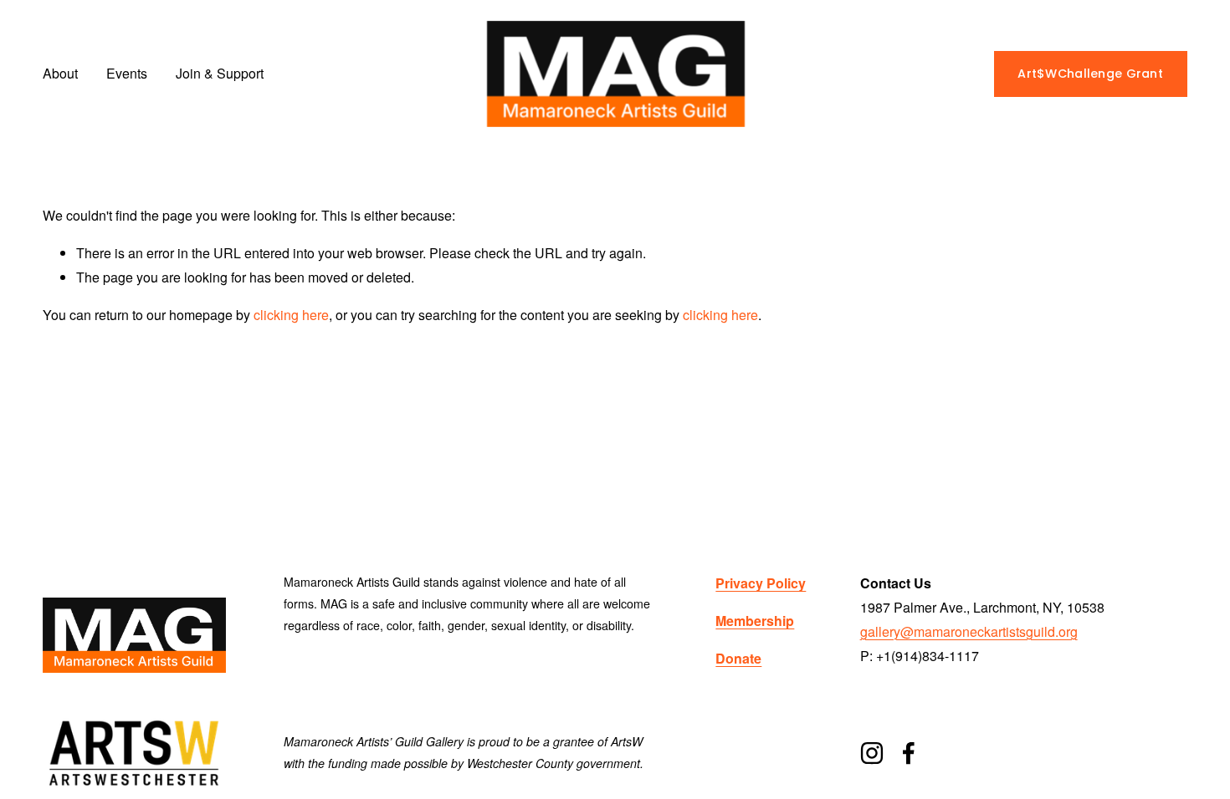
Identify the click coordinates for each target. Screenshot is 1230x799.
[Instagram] (872, 753)
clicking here (291, 314)
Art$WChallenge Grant (1090, 73)
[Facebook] (908, 753)
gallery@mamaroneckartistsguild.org (969, 631)
